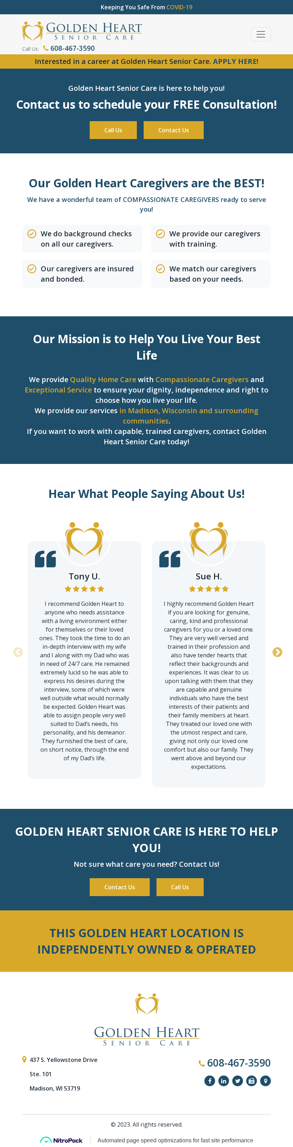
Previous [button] (16, 650)
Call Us (113, 130)
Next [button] (276, 650)
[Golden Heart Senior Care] (146, 1020)
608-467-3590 (72, 48)
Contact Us (173, 130)
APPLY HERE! (235, 61)
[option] (84, 646)
